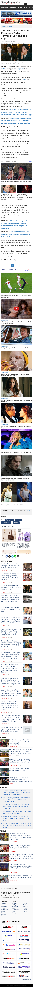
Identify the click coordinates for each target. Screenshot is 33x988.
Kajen (13, 911)
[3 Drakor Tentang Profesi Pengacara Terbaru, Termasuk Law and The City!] (27, 589)
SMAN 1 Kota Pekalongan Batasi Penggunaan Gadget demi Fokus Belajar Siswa (20, 847)
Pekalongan (4, 7)
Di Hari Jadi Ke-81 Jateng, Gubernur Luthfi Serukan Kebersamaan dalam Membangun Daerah (16, 825)
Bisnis (24, 905)
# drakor (16, 523)
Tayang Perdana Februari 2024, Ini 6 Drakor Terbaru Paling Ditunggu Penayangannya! (11, 729)
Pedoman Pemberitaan (4, 915)
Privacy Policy (4, 906)
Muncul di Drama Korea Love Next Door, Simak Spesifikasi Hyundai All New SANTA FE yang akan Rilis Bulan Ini (10, 598)
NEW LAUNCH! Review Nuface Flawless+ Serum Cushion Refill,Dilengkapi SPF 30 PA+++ (16, 234)
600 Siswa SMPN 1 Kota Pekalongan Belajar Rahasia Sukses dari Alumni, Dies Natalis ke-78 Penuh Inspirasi (20, 867)
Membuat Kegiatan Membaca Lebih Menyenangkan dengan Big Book (21, 877)
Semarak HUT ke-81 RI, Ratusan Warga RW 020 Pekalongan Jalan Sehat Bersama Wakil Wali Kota (20, 761)
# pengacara (9, 520)
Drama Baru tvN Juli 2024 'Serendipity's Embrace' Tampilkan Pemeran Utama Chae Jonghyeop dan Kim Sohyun (10, 705)
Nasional (25, 908)
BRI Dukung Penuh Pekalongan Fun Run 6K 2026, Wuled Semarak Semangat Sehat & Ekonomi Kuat (20, 751)
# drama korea (6, 523)
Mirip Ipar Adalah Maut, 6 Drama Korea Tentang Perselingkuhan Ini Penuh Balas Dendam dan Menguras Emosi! (11, 681)
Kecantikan (12, 7)
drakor (3, 69)
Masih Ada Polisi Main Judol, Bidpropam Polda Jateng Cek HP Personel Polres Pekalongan (15, 806)
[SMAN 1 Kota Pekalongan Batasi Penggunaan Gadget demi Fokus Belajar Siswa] (4, 848)
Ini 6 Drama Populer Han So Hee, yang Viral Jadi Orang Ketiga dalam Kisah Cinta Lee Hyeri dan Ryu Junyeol (10, 718)
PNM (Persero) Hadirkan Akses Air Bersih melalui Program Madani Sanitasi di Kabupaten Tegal (15, 799)
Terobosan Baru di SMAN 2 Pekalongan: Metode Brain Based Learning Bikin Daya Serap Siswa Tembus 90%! (20, 836)
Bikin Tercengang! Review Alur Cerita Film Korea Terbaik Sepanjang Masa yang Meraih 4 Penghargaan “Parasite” (11, 632)
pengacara (20, 69)
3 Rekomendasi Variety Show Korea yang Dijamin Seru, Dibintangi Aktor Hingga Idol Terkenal (10, 576)
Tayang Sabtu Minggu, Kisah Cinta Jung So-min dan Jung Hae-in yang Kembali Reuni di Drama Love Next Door (10, 620)
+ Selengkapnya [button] (26, 979)
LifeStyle (20, 7)
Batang (14, 913)
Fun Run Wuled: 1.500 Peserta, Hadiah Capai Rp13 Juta (19, 770)
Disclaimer (3, 903)
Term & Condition (3, 912)
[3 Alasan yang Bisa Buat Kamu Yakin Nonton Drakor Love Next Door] (27, 610)
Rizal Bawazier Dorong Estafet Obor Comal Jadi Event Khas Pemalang (16, 812)
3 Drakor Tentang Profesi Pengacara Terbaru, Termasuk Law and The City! (11, 588)
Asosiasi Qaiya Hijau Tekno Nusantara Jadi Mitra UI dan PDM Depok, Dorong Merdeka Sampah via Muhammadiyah (16, 793)
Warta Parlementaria (15, 909)
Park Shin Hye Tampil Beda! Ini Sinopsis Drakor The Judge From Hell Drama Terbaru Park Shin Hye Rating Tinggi (16, 112)
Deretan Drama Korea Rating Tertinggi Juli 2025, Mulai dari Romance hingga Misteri (10, 566)
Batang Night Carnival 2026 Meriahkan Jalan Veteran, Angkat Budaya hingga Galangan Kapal (16, 818)
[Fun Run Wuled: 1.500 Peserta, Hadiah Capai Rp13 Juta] (4, 772)
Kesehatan (27, 7)
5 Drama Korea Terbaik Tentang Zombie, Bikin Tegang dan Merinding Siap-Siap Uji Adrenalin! (11, 644)
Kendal (25, 903)
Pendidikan (26, 906)
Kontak (3, 905)
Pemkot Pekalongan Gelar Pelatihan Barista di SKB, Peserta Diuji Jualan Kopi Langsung (21, 742)
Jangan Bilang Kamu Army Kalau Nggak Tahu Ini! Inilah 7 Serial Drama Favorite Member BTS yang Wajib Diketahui (11, 693)
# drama (18, 520)
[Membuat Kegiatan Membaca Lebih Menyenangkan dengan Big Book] (4, 879)
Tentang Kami (4, 910)
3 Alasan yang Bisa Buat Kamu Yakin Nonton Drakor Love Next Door (11, 609)
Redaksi (3, 908)
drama (24, 80)
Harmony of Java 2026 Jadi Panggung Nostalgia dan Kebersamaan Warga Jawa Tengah (20, 780)
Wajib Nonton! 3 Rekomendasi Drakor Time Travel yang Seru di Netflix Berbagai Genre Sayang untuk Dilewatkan (16, 120)
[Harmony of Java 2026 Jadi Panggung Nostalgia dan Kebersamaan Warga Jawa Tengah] (4, 781)
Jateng (25, 910)
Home (4, 26)
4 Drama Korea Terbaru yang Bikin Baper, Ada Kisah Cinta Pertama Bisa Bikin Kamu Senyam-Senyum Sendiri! (11, 655)
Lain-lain (25, 911)
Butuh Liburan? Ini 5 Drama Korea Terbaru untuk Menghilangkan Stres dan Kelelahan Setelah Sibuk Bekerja (10, 668)
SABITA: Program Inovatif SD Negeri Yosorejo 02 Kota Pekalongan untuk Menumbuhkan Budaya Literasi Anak (21, 857)
